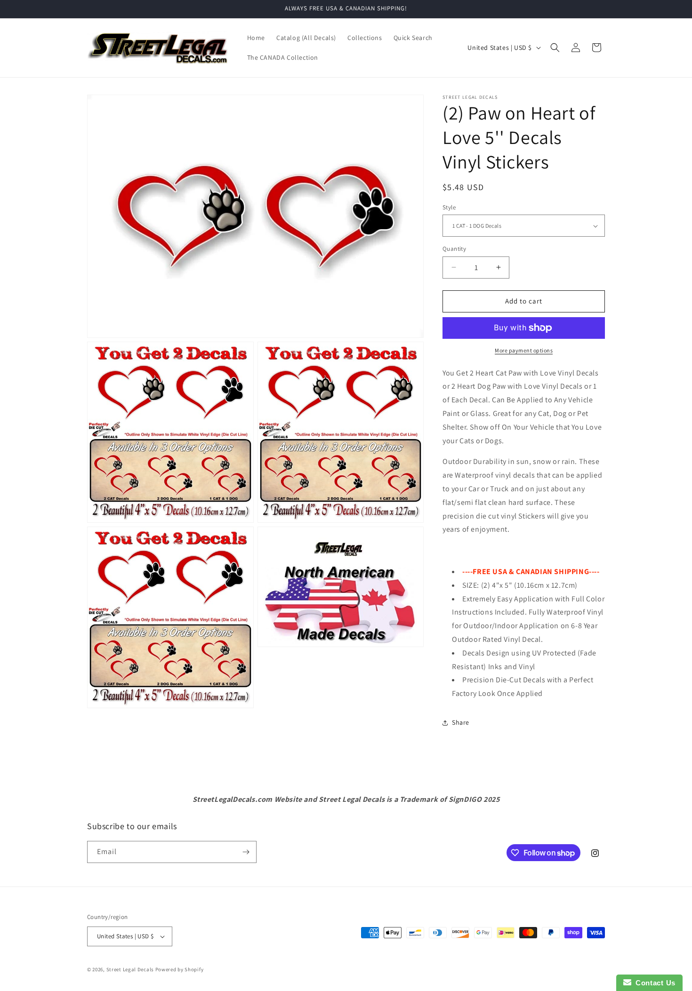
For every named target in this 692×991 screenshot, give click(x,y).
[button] (555, 47)
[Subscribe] (245, 852)
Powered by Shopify (179, 969)
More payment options (524, 350)
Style (449, 207)
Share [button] (460, 722)
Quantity (454, 249)
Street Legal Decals (130, 969)
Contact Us (653, 983)
